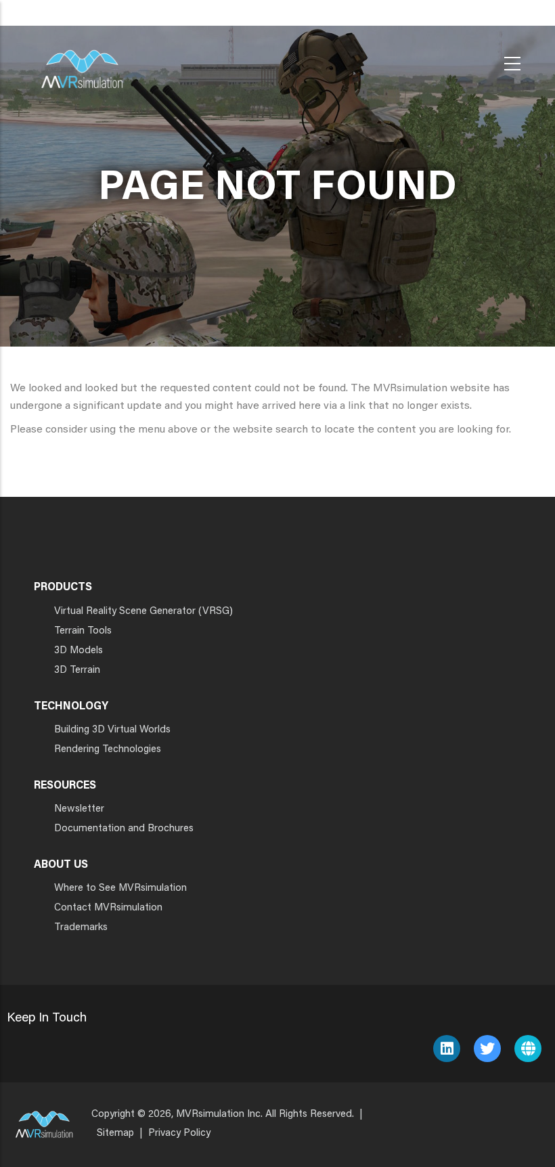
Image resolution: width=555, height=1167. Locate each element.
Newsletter (79, 809)
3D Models (78, 651)
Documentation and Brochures (124, 829)
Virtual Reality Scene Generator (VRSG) (143, 612)
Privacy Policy (179, 1133)
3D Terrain (77, 670)
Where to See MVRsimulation (120, 888)
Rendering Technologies (107, 750)
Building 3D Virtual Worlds (112, 730)
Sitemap (115, 1133)
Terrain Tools (83, 631)
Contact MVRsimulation (108, 908)
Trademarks (81, 928)
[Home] (82, 60)
